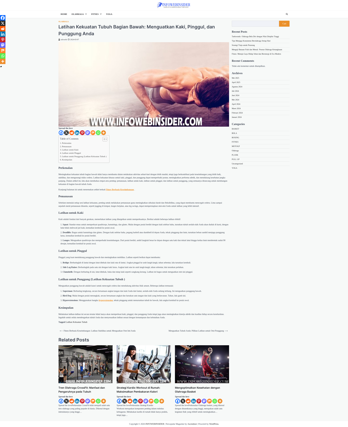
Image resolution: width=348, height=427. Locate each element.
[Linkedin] (77, 132)
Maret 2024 (236, 108)
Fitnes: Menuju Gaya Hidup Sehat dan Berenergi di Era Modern (256, 54)
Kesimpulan (67, 159)
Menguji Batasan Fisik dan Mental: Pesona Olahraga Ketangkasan (257, 50)
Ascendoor (192, 424)
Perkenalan (66, 143)
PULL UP (236, 159)
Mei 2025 (235, 78)
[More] (103, 132)
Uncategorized (237, 164)
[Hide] (1, 67)
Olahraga (63, 22)
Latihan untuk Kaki (70, 150)
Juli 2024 (235, 91)
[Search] (287, 14)
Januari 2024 (237, 117)
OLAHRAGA (78, 14)
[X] (66, 132)
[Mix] (93, 132)
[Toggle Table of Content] (103, 139)
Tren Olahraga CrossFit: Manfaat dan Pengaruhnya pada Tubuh (81, 389)
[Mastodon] (87, 132)
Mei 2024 (235, 100)
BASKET (235, 129)
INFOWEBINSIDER (154, 424)
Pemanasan (67, 146)
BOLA (234, 133)
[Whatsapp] (98, 132)
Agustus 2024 (237, 87)
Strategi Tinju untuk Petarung (243, 45)
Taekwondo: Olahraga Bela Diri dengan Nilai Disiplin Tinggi (255, 37)
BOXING (235, 138)
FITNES (95, 14)
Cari (284, 23)
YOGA (109, 14)
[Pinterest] (82, 132)
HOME (64, 14)
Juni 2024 (235, 95)
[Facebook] (61, 132)
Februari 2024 (237, 113)
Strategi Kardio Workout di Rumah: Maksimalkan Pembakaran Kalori (138, 389)
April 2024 (236, 104)
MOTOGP (236, 146)
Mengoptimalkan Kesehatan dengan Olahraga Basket (197, 389)
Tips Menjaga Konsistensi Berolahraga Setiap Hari (251, 41)
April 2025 (236, 82)
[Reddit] (71, 132)
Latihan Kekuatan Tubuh (76, 322)
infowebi (64, 40)
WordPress (213, 424)
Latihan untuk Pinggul (71, 153)
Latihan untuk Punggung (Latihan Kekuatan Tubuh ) (84, 156)
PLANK (235, 155)
